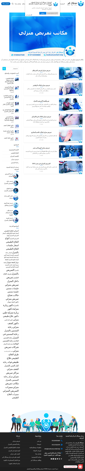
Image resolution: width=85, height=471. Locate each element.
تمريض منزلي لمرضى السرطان (41, 70)
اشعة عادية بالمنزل (10, 265)
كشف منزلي (13, 369)
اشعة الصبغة (13, 257)
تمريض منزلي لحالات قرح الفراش (41, 116)
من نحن (39, 441)
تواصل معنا (18, 3)
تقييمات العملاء (37, 450)
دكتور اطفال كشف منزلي (8, 126)
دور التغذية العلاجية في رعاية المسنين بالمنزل (8, 97)
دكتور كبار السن (8, 320)
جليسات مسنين (12, 288)
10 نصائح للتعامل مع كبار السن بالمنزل (8, 110)
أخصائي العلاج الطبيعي (11, 231)
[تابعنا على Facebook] (61, 459)
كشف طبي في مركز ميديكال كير (11, 457)
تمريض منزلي (15, 159)
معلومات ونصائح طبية (35, 447)
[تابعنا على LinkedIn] (53, 459)
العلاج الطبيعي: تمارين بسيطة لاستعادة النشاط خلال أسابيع (9, 81)
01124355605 (56, 440)
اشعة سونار (11, 262)
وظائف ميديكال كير (36, 460)
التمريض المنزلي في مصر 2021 (41, 163)
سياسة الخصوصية (36, 457)
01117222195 (56, 444)
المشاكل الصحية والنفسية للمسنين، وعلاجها (9, 88)
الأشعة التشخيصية (14, 150)
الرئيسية (62, 3)
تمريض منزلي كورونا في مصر (41, 148)
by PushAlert (28, 15)
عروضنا (39, 444)
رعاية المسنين (15, 162)
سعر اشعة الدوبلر (8, 344)
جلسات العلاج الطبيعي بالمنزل (12, 447)
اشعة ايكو (6, 257)
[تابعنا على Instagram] (59, 459)
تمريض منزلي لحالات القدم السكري (41, 132)
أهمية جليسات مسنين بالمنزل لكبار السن (8, 104)
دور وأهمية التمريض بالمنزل (41, 101)
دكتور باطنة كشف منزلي (9, 138)
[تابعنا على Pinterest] (55, 459)
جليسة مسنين (13, 291)
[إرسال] (4, 68)
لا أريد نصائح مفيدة (52, 13)
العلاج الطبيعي (15, 153)
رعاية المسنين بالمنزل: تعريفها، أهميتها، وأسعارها (9, 118)
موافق (42, 13)
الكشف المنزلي (14, 156)
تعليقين (11, 113)
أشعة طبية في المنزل (14, 450)
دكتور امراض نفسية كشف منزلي (8, 131)
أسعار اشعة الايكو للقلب (12, 233)
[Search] (12, 3)
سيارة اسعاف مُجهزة (14, 463)
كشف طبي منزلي (15, 454)
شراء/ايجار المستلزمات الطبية (12, 460)
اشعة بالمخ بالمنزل (14, 259)
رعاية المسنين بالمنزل (14, 444)
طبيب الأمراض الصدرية (8, 351)
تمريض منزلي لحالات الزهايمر (41, 85)
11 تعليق (11, 134)
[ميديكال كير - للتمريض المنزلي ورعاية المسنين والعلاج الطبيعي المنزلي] (75, 4)
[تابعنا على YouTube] (51, 459)
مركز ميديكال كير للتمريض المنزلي (35, 469)
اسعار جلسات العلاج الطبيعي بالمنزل (12, 249)
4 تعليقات (10, 92)
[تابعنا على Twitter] (57, 459)
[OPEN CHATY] (80, 466)
